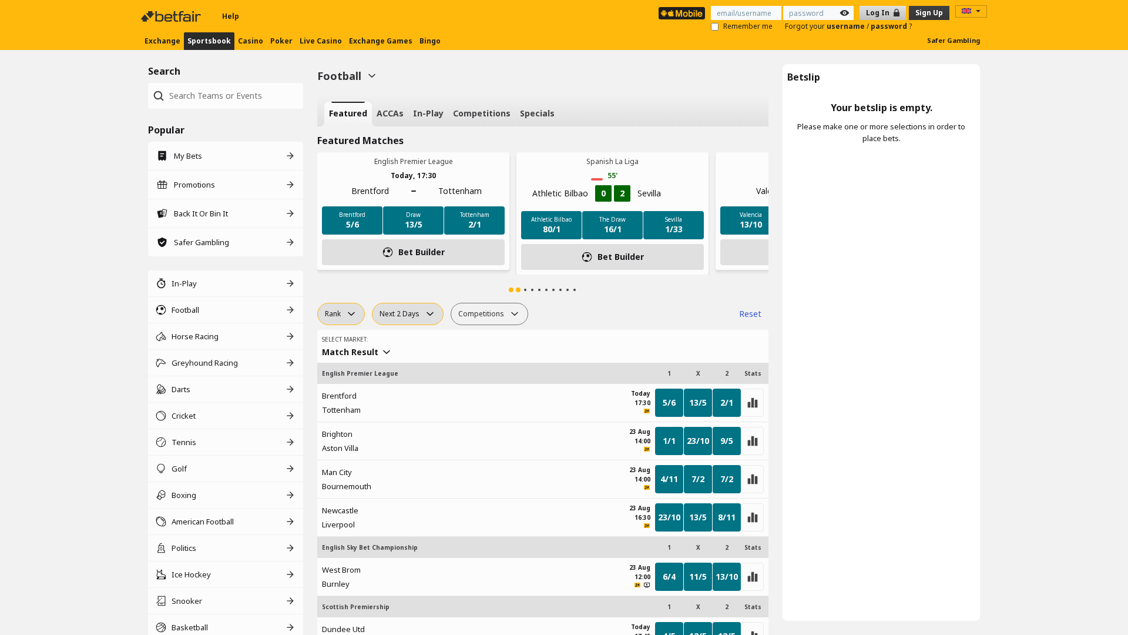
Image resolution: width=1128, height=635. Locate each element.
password (890, 26)
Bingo (430, 41)
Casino (250, 41)
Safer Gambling (953, 40)
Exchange (162, 41)
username (847, 26)
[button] (511, 289)
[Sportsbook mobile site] (682, 13)
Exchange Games (380, 41)
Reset (750, 313)
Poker (281, 41)
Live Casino (321, 41)
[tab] (348, 114)
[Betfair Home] (172, 16)
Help (230, 16)
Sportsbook (209, 41)
